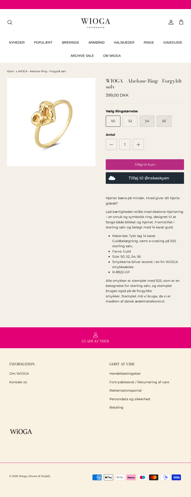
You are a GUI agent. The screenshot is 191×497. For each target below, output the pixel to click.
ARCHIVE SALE (82, 56)
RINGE (149, 42)
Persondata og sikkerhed (129, 399)
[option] (51, 122)
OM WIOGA (112, 56)
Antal (110, 135)
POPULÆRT (43, 42)
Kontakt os (18, 382)
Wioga (23, 476)
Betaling (116, 407)
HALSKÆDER (124, 42)
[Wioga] (95, 22)
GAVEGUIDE (172, 42)
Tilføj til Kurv (145, 164)
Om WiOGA (19, 373)
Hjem (10, 71)
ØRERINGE (70, 42)
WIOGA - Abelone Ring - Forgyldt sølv (42, 71)
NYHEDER (17, 42)
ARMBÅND (97, 42)
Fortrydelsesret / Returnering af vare (139, 382)
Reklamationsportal (125, 390)
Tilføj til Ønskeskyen (149, 178)
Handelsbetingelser (125, 373)
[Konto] (170, 22)
